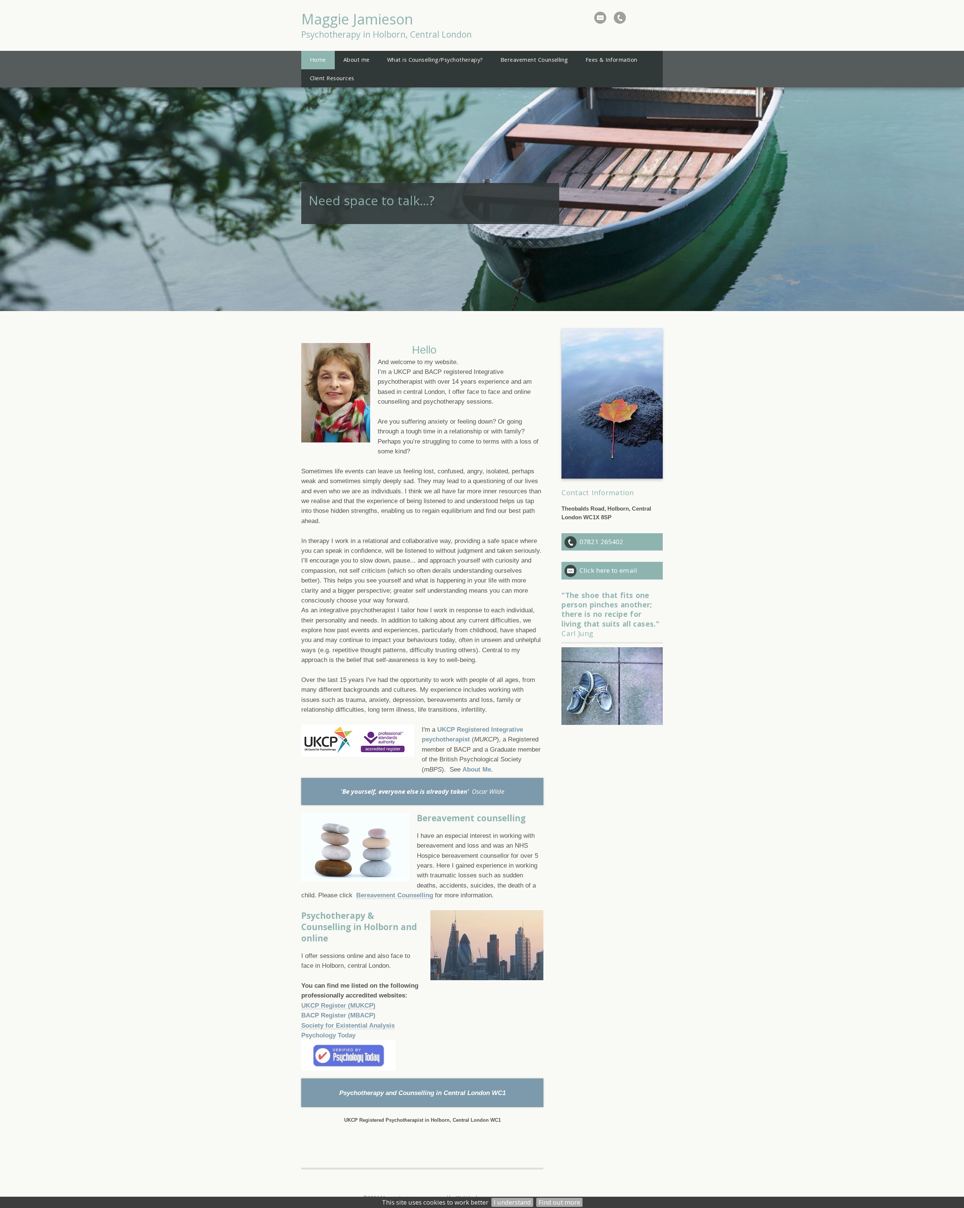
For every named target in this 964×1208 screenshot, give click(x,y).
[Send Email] (600, 18)
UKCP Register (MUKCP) (338, 1005)
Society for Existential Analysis (348, 1025)
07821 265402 (601, 541)
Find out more (559, 1202)
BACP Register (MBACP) (338, 1015)
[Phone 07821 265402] (620, 18)
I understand (512, 1202)
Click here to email (608, 570)
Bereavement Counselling (394, 895)
